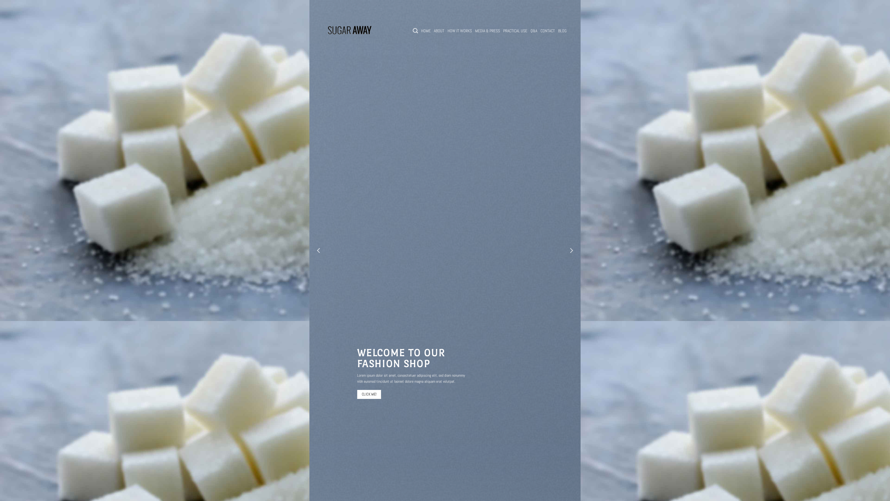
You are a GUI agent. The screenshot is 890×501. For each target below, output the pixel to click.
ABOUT (439, 30)
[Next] (571, 250)
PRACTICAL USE (515, 30)
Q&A (534, 30)
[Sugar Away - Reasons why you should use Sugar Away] (349, 31)
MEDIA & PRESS (487, 30)
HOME (426, 30)
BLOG (562, 30)
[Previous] (319, 250)
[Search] (415, 30)
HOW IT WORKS (460, 30)
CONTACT (547, 30)
